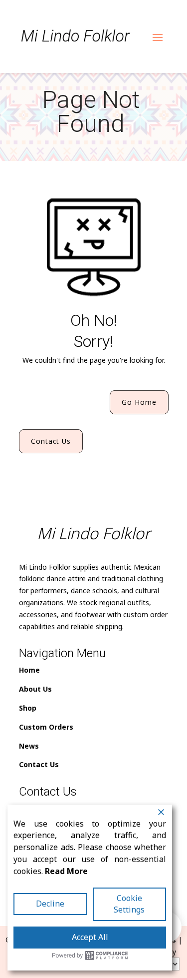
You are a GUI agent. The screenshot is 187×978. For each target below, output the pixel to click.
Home (29, 670)
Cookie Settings (129, 904)
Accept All (90, 937)
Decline (50, 903)
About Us (35, 689)
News (29, 746)
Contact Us (51, 441)
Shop (27, 708)
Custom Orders (46, 727)
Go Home (139, 402)
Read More (66, 871)
